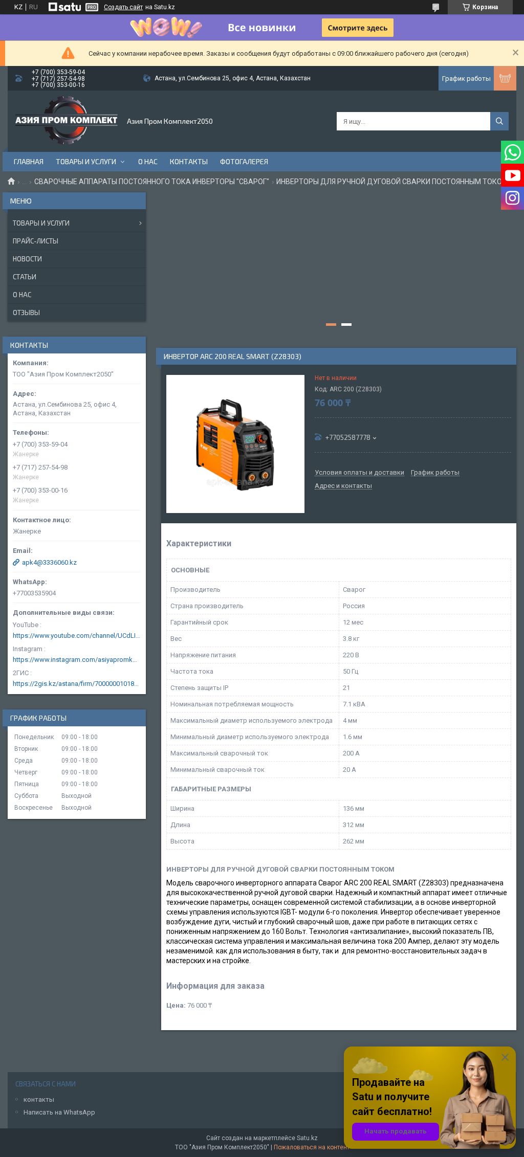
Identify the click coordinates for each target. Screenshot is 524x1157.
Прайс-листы (35, 241)
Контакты (189, 161)
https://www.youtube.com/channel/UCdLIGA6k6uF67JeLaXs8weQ (77, 635)
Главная (28, 161)
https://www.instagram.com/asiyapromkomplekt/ (77, 659)
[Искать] (499, 121)
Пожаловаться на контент (312, 1147)
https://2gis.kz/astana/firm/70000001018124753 (77, 683)
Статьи (24, 277)
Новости (27, 259)
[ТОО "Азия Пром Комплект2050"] (66, 121)
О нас (148, 161)
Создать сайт (123, 7)
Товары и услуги (86, 161)
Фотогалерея (244, 161)
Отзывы (26, 312)
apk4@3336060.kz (49, 562)
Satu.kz (307, 1138)
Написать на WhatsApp (59, 1112)
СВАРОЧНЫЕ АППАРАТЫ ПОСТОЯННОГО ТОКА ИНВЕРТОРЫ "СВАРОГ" (151, 181)
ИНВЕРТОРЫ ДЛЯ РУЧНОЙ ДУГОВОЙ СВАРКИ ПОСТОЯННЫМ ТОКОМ (392, 181)
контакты (39, 1099)
